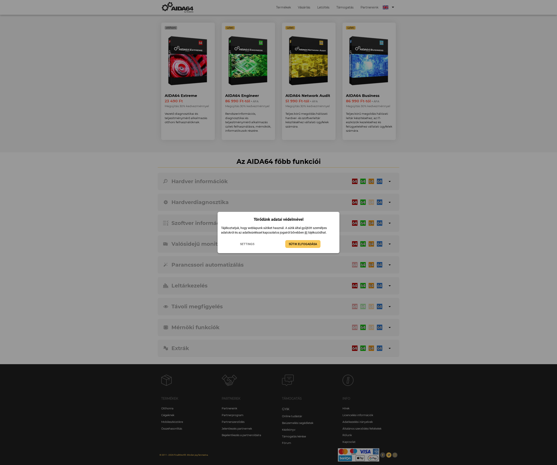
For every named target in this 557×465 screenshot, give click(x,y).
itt (306, 232)
